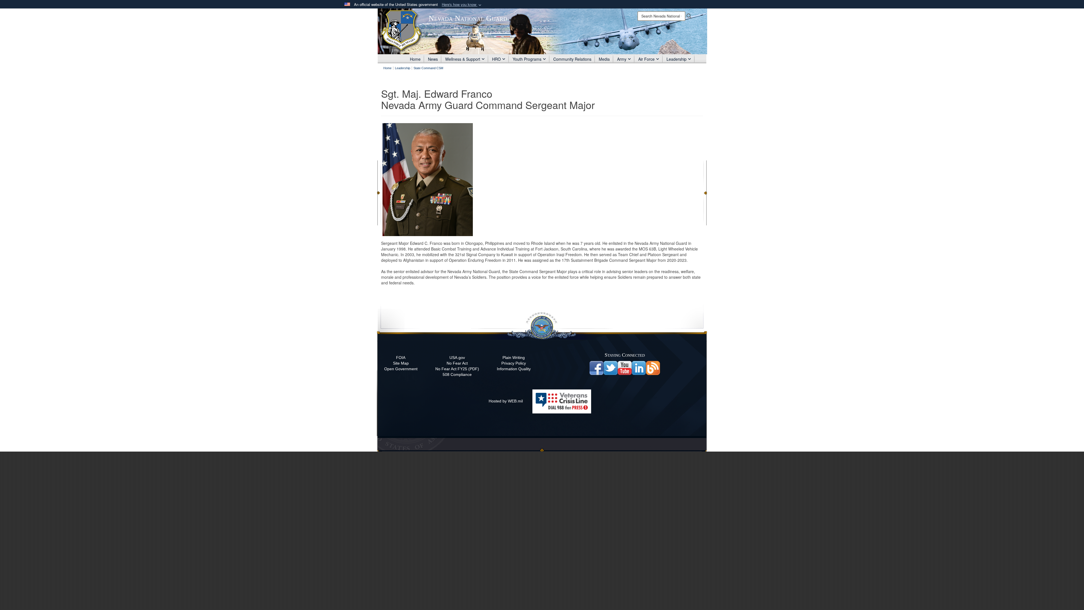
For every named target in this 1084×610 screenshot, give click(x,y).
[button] (462, 5)
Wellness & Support (462, 59)
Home (415, 59)
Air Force (646, 59)
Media (604, 59)
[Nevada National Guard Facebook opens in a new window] (596, 367)
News (433, 59)
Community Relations (572, 59)
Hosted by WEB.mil (506, 401)
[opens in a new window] (611, 367)
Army (621, 59)
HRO (496, 59)
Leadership (676, 59)
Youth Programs (527, 59)
